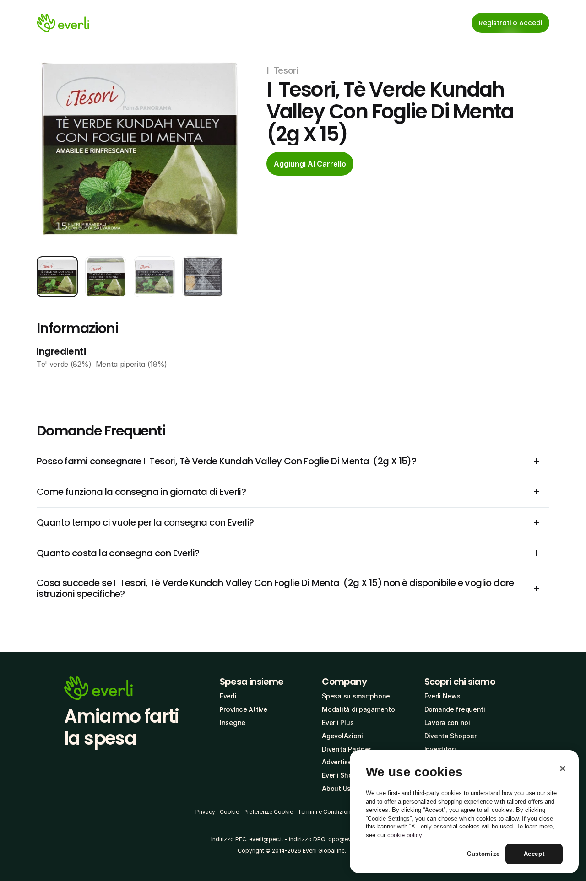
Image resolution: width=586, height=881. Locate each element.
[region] (464, 812)
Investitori (440, 749)
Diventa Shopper (450, 736)
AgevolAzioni (342, 736)
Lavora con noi (447, 722)
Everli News (442, 696)
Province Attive (243, 709)
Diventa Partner (346, 749)
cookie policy (404, 835)
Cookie (229, 811)
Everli (228, 696)
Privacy (205, 811)
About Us (336, 788)
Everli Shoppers (346, 775)
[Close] (563, 768)
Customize (483, 854)
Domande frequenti (454, 709)
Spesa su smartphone (356, 696)
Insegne (232, 722)
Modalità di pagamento (358, 709)
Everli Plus (337, 722)
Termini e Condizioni (325, 811)
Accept (534, 854)
